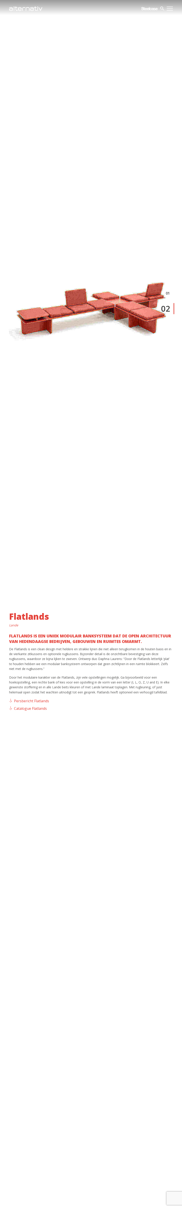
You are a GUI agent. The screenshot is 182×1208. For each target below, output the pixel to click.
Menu (170, 9)
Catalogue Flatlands (30, 708)
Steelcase (149, 8)
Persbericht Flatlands (31, 701)
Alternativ (25, 8)
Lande (13, 625)
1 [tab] (169, 293)
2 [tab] (168, 309)
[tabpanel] (91, 302)
